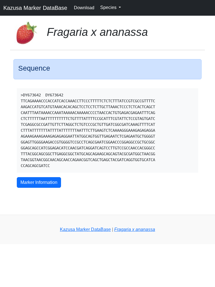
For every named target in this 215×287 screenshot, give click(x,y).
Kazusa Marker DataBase (35, 8)
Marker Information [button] (38, 182)
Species (109, 7)
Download (84, 7)
